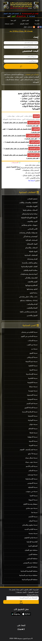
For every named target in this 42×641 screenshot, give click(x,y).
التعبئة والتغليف (32, 308)
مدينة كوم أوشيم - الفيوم (28, 450)
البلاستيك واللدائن (31, 278)
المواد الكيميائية (32, 244)
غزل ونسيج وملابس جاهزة (28, 312)
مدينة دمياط (33, 387)
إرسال (21, 603)
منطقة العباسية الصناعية (29, 571)
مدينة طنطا (33, 433)
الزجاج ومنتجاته (32, 259)
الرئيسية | (35, 590)
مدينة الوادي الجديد (30, 529)
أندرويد (13, 16)
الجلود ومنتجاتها (32, 289)
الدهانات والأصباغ (31, 248)
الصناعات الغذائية (31, 240)
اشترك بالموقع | (33, 592)
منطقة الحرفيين (32, 567)
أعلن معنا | (19, 590)
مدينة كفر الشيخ (32, 404)
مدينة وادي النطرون (30, 538)
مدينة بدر (34, 349)
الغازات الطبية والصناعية (29, 267)
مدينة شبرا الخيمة (31, 362)
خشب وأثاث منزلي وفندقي (28, 297)
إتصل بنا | (12, 590)
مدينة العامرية (32, 378)
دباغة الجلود (33, 293)
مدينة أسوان (33, 521)
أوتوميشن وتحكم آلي (30, 237)
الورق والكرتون (32, 282)
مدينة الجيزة (33, 370)
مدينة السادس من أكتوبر (29, 336)
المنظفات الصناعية (31, 255)
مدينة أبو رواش (32, 357)
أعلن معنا (13, 20)
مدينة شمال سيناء (31, 458)
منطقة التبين (33, 554)
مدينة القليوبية (32, 383)
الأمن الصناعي (32, 229)
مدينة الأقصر (33, 517)
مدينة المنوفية (32, 399)
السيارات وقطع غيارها (30, 210)
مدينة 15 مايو (32, 454)
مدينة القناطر (33, 429)
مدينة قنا (34, 513)
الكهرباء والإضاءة (31, 206)
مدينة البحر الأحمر (31, 466)
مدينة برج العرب (32, 345)
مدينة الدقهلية (32, 437)
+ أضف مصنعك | (21, 592)
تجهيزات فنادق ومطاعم (29, 225)
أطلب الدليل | (27, 590)
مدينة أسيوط (33, 500)
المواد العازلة (33, 252)
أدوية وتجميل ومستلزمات (28, 274)
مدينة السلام (33, 471)
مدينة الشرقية (32, 416)
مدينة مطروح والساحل (29, 525)
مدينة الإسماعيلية (31, 479)
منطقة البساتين (32, 559)
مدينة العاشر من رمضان (29, 332)
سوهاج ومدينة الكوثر (30, 504)
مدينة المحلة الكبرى (30, 408)
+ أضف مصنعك (9, 24)
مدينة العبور (33, 353)
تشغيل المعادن (32, 199)
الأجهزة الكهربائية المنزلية (29, 218)
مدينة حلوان (33, 424)
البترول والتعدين (32, 316)
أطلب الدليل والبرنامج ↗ (32, 126)
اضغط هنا (31, 181)
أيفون (8, 16)
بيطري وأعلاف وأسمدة (29, 263)
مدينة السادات (32, 341)
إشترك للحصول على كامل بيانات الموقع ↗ (15, 123)
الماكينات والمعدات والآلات (28, 203)
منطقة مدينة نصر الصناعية (28, 575)
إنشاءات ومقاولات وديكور (28, 301)
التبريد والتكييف (32, 222)
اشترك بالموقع (24, 24)
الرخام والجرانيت (32, 304)
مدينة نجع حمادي (31, 508)
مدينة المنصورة (32, 395)
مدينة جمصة (33, 534)
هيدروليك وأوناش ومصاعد (28, 233)
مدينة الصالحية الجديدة (29, 412)
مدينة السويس (32, 483)
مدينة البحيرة (33, 441)
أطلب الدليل (25, 20)
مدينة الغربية (33, 445)
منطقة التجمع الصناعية (29, 580)
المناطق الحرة (32, 546)
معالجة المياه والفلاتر (30, 270)
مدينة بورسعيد (32, 475)
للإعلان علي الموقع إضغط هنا (30, 14)
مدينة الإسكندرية (31, 374)
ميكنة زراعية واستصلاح (29, 214)
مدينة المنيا (33, 496)
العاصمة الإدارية (32, 542)
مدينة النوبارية (32, 420)
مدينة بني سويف (31, 492)
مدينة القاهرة (33, 366)
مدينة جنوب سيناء (31, 462)
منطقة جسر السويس (30, 563)
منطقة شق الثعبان (31, 550)
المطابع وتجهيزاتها (31, 285)
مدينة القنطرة (32, 487)
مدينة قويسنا (32, 391)
